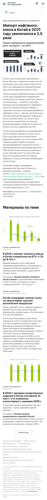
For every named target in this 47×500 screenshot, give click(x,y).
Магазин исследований (14, 3)
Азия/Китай (8, 196)
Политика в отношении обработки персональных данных (22, 453)
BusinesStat (7, 249)
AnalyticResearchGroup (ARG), (15, 21)
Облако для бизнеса (11, 457)
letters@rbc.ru (33, 491)
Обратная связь (30, 441)
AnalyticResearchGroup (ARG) (14, 293)
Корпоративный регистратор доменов (18, 460)
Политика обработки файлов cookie (17, 449)
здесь (26, 188)
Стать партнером (24, 444)
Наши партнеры (9, 444)
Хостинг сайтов (9, 463)
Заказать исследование (12, 441)
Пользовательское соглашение (15, 446)
